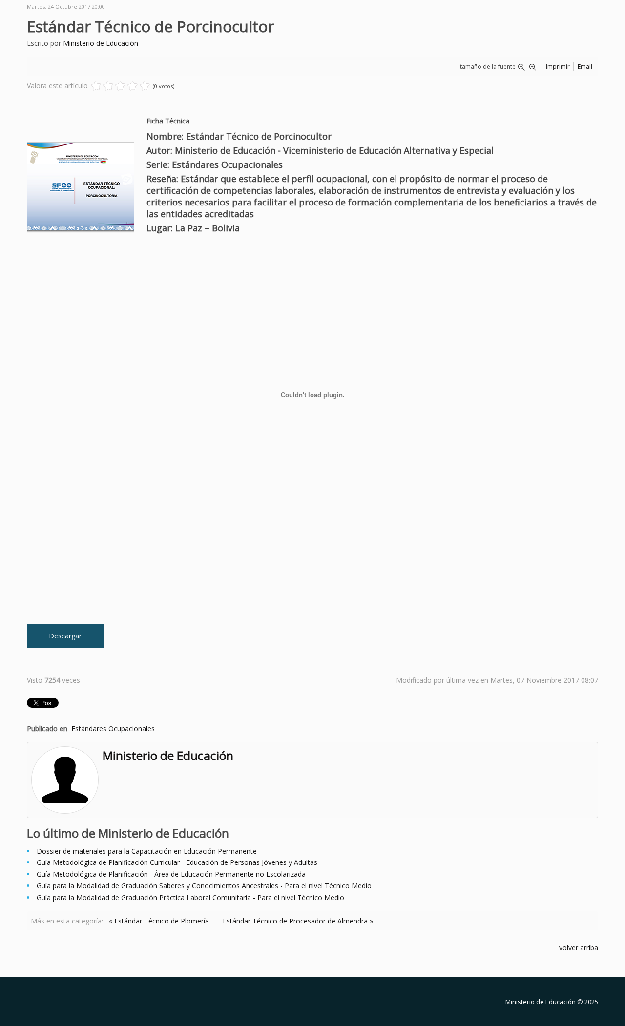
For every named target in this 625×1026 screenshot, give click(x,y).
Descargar (65, 635)
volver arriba (578, 947)
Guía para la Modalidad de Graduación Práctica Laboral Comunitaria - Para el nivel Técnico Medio (190, 897)
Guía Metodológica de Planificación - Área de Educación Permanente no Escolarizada (171, 874)
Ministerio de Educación (100, 43)
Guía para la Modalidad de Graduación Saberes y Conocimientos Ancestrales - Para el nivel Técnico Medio (204, 885)
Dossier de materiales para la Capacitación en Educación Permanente (147, 851)
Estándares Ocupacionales (113, 728)
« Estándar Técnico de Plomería (159, 920)
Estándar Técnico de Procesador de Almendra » (298, 920)
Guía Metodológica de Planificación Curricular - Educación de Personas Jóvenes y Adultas (177, 862)
